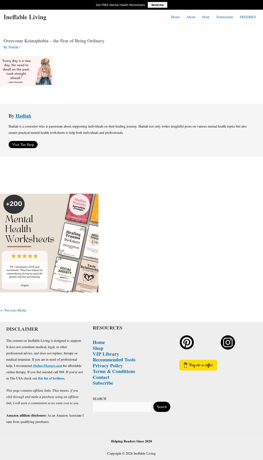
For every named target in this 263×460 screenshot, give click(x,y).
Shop (205, 17)
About (190, 17)
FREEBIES (248, 17)
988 (61, 371)
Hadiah (23, 115)
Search (162, 406)
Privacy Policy (108, 365)
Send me (157, 5)
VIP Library (106, 353)
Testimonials (224, 17)
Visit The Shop (23, 144)
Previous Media (13, 310)
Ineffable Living (25, 16)
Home (175, 17)
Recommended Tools (114, 359)
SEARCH (99, 398)
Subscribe (103, 382)
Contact (101, 377)
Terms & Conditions (114, 371)
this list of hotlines (51, 378)
